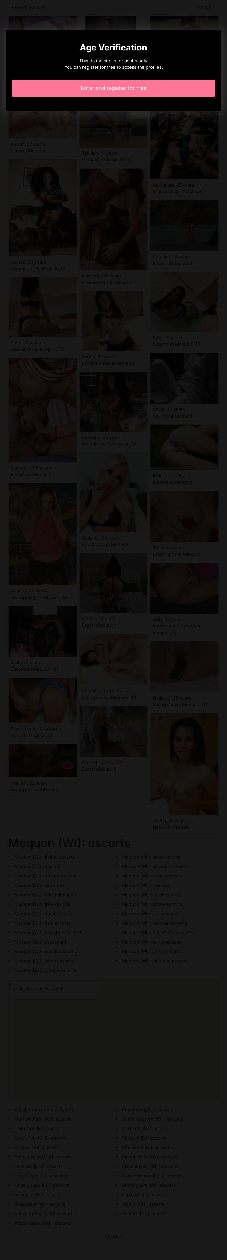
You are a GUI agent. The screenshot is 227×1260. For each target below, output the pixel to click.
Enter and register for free (113, 88)
